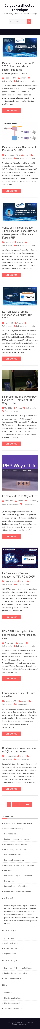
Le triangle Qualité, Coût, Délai (16, 849)
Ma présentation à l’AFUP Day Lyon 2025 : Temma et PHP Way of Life (19, 400)
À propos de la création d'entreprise (18, 823)
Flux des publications (12, 998)
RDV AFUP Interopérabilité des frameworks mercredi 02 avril (19, 635)
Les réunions (9, 881)
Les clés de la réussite (12, 855)
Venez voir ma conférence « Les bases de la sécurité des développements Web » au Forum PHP (19, 232)
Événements (7, 81)
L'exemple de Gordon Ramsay (15, 844)
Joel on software (11, 943)
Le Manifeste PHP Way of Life (19, 496)
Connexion (8, 993)
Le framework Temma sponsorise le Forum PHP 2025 (17, 315)
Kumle (14, 1024)
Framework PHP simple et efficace (18, 968)
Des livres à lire (10, 834)
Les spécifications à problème (16, 886)
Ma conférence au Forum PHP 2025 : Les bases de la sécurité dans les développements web (19, 68)
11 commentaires (22, 704)
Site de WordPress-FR (13, 1008)
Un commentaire (22, 584)
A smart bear (9, 938)
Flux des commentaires (13, 1003)
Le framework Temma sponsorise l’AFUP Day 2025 (18, 574)
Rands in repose (10, 948)
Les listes (8, 870)
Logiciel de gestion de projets (15, 905)
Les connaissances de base (14, 860)
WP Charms (23, 1024)
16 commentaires (29, 504)
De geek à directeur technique (20, 7)
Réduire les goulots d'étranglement (17, 891)
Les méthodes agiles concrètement (18, 875)
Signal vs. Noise (10, 953)
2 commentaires (11, 411)
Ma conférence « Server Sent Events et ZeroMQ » (19, 148)
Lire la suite (11, 110)
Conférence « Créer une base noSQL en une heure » (19, 749)
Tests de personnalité (12, 978)
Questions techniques (10, 504)
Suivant (27, 804)
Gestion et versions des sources (16, 839)
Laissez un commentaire (25, 81)
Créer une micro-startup (13, 828)
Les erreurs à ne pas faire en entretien (19, 865)
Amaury (23, 78)
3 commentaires (22, 759)
